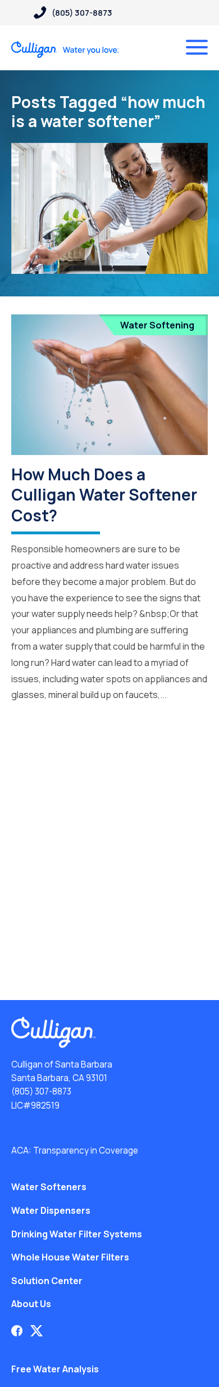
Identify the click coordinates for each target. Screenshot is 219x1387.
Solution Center (47, 1281)
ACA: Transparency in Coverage (74, 1150)
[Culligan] (65, 49)
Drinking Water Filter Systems (76, 1234)
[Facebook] (16, 1330)
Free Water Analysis (55, 1369)
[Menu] (197, 47)
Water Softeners (48, 1187)
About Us (31, 1304)
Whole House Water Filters (70, 1257)
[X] (36, 1330)
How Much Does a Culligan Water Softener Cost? (104, 494)
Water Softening (157, 325)
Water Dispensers (50, 1210)
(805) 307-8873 (41, 1091)
